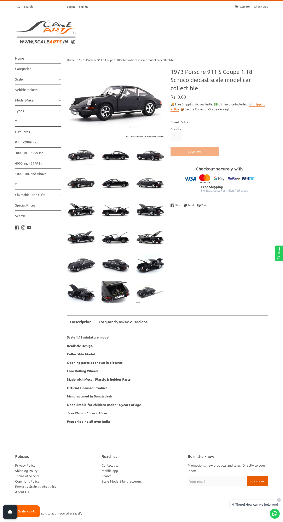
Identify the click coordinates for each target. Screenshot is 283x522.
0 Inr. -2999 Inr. (26, 142)
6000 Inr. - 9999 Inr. (29, 163)
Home (19, 58)
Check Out (261, 6)
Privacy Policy (25, 465)
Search (20, 216)
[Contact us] (275, 514)
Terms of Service (27, 476)
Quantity (176, 129)
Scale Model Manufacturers (122, 481)
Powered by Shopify (70, 513)
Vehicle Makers (38, 89)
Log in (71, 6)
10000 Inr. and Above (30, 173)
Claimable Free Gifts (38, 194)
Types (38, 111)
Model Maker (38, 100)
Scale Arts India (47, 513)
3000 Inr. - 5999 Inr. (29, 152)
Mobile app (110, 470)
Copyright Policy (27, 481)
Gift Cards (22, 132)
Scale (38, 79)
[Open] (10, 512)
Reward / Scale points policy (35, 486)
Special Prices (25, 205)
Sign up (83, 6)
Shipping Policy (26, 470)
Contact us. (110, 465)
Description (81, 321)
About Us (22, 492)
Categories (38, 68)
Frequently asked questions (123, 321)
